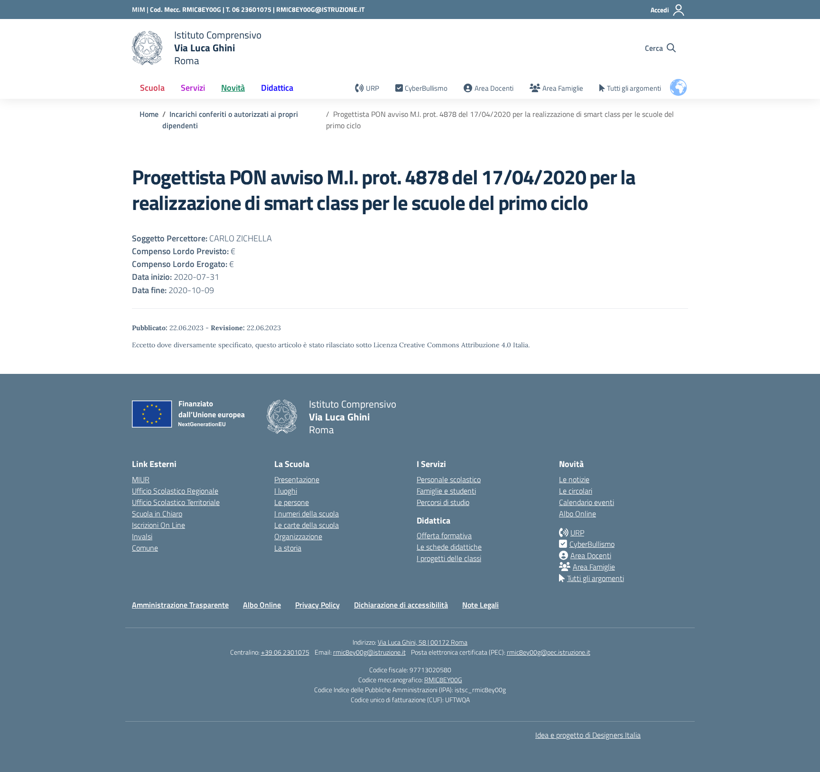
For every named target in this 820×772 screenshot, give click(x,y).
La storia (287, 547)
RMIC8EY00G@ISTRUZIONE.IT (320, 9)
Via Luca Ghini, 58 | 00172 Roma (422, 642)
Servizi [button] (193, 87)
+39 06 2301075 (285, 652)
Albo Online (577, 513)
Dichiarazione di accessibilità (401, 604)
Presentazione (296, 479)
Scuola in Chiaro (157, 513)
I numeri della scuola (306, 513)
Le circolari (575, 490)
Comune (145, 547)
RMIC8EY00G (443, 680)
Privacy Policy (317, 604)
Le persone (291, 502)
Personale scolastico (449, 479)
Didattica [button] (277, 87)
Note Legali (480, 604)
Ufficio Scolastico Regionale (175, 490)
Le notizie (574, 479)
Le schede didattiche (449, 547)
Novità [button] (233, 87)
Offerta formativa (444, 535)
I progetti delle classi (449, 558)
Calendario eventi (586, 502)
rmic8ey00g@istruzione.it (369, 652)
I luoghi (285, 490)
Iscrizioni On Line (158, 525)
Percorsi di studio (443, 502)
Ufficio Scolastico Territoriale (176, 502)
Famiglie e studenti (446, 490)
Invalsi (142, 536)
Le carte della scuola (306, 525)
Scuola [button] (152, 87)
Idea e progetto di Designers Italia (588, 735)
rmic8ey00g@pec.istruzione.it (548, 652)
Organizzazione (298, 536)
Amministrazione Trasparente (180, 604)
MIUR (140, 479)
